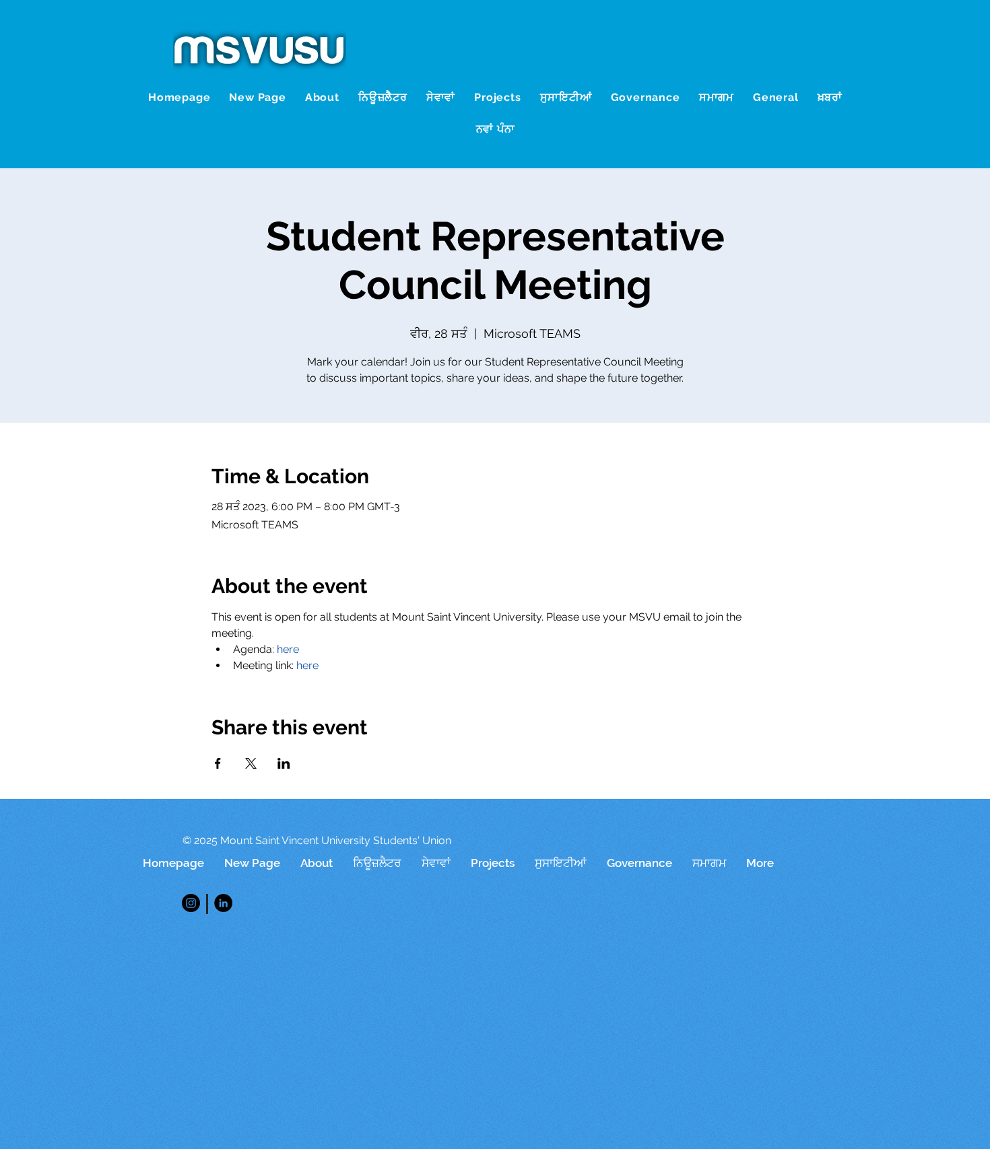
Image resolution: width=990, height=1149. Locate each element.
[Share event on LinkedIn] (283, 763)
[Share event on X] (250, 763)
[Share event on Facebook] (217, 763)
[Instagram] (191, 903)
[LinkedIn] (223, 903)
